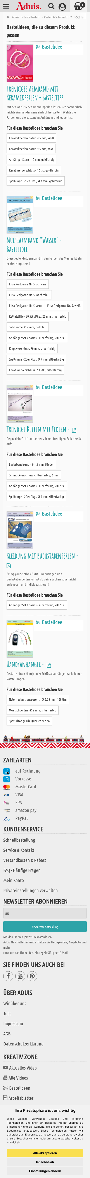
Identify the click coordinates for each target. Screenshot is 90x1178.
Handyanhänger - (26, 664)
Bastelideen (19, 1088)
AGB (6, 1033)
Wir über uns (14, 1003)
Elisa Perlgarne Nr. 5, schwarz (27, 284)
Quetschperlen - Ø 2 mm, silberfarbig (32, 710)
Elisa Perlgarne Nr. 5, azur (25, 305)
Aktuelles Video (23, 1067)
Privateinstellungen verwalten (30, 890)
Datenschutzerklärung (23, 1043)
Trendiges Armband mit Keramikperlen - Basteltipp (35, 93)
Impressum (13, 1023)
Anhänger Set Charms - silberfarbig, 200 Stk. (37, 338)
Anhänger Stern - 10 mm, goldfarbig (31, 159)
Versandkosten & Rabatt (24, 860)
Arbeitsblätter (21, 1098)
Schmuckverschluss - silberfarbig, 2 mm (34, 475)
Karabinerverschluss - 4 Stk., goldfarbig (34, 170)
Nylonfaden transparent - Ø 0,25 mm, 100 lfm (38, 699)
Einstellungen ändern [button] (45, 1171)
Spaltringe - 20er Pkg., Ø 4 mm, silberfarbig (36, 496)
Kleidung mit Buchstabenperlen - (43, 556)
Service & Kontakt (18, 850)
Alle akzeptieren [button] (45, 1153)
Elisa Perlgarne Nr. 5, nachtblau (29, 295)
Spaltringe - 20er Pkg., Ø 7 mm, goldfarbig (35, 181)
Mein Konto (13, 880)
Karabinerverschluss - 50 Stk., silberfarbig (35, 370)
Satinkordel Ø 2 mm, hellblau (27, 327)
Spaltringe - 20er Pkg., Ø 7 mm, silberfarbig (36, 359)
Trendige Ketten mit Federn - (39, 429)
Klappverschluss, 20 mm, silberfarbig (32, 348)
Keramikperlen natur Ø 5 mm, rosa (31, 149)
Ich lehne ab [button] (45, 1162)
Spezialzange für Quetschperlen (29, 721)
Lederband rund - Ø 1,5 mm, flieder (31, 464)
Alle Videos (18, 1078)
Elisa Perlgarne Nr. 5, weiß (64, 305)
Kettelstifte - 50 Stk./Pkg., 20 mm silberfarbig (37, 316)
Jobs (7, 1013)
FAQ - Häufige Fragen (22, 870)
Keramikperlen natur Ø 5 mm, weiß (31, 138)
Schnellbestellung (19, 840)
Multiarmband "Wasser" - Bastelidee (34, 244)
